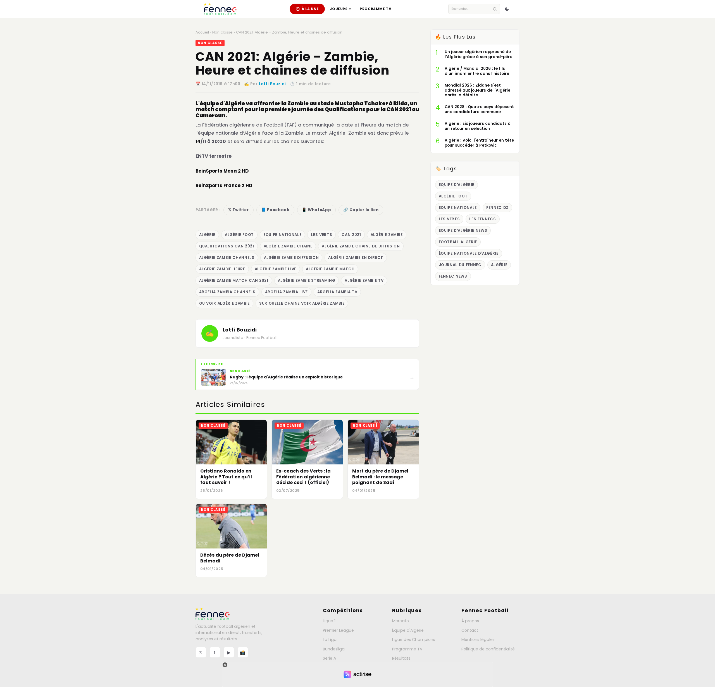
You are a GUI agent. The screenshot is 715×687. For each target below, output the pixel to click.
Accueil (202, 32)
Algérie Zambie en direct (355, 257)
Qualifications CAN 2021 (226, 246)
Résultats (401, 658)
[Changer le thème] (507, 9)
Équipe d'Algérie (408, 630)
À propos (470, 621)
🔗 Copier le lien (360, 210)
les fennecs (482, 219)
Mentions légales (478, 639)
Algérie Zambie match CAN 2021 (233, 280)
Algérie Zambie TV (364, 280)
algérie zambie (387, 234)
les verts (321, 234)
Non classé (222, 32)
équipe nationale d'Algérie (469, 253)
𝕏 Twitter (238, 210)
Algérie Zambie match (330, 269)
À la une (310, 8)
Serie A (329, 658)
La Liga (330, 639)
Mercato (400, 621)
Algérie (207, 234)
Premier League (338, 630)
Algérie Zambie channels (226, 257)
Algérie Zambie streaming (306, 280)
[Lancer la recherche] (495, 9)
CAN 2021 (351, 234)
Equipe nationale (282, 234)
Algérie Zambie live (275, 269)
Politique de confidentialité (488, 649)
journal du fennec (460, 265)
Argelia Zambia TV (337, 292)
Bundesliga (334, 649)
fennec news (453, 276)
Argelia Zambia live (286, 292)
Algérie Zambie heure (222, 269)
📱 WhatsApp (316, 210)
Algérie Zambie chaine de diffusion (361, 246)
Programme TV (375, 8)
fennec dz (497, 207)
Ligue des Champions (413, 639)
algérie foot (239, 234)
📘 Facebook (275, 210)
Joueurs (340, 8)
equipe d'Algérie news (463, 230)
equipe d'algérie (457, 184)
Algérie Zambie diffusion (291, 257)
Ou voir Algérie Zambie (224, 303)
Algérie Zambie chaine (288, 246)
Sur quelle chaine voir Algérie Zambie (301, 303)
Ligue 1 (329, 621)
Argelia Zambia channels (227, 292)
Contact (469, 630)
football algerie (458, 242)
